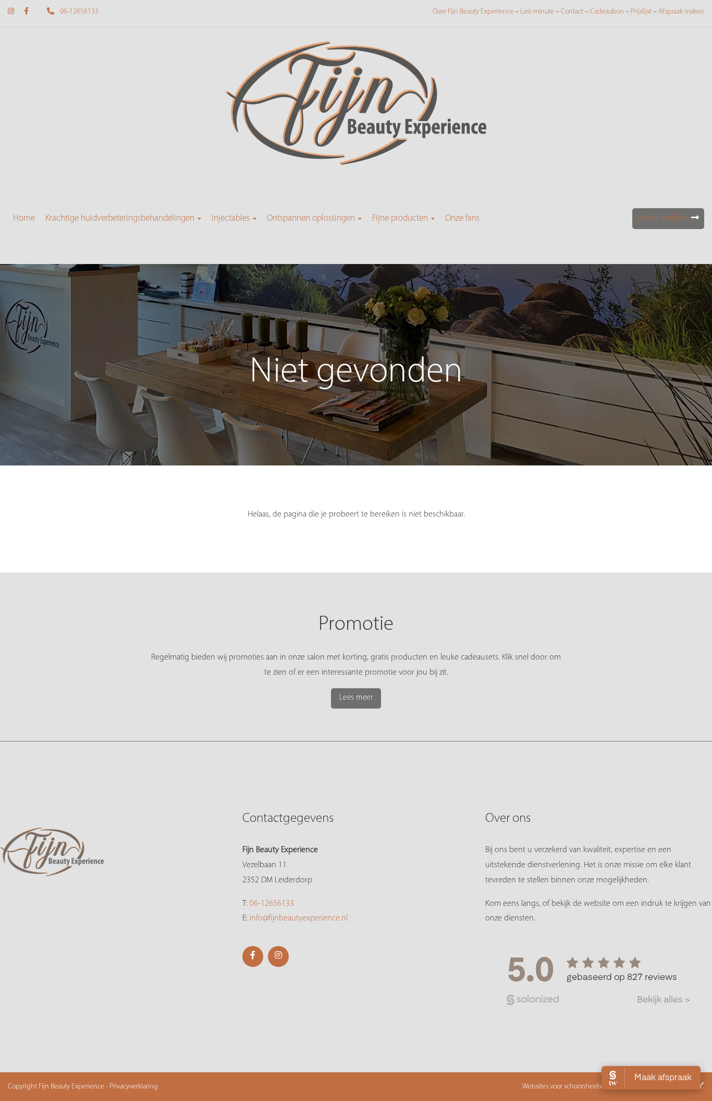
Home (24, 218)
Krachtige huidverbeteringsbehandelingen (119, 218)
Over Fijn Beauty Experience (473, 12)
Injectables (231, 218)
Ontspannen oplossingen (311, 218)
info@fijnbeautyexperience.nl (299, 918)
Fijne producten (400, 218)
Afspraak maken (681, 12)
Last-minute (537, 12)
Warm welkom (664, 218)
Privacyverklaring (133, 1087)
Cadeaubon (607, 12)
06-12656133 (78, 12)
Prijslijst (641, 12)
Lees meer (356, 698)
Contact (572, 12)
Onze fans (462, 218)
